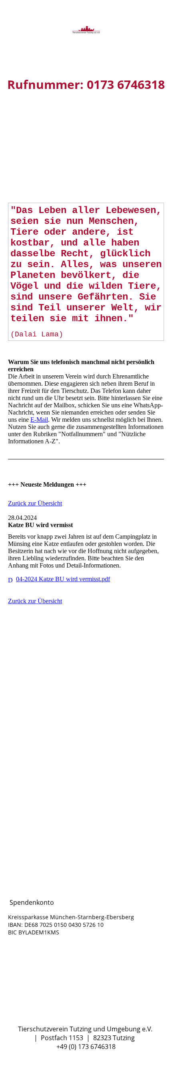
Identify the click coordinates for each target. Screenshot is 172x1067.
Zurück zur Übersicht (35, 503)
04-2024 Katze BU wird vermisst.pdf (63, 579)
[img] (86, 30)
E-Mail (39, 419)
